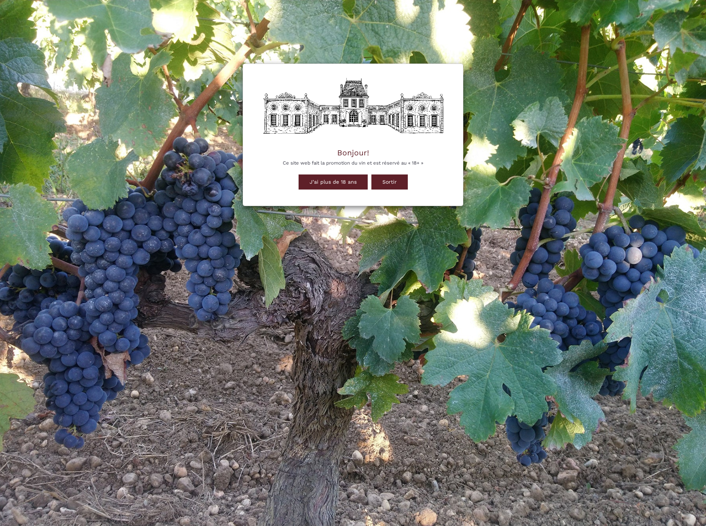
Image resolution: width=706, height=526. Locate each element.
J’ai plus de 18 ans (333, 182)
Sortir (389, 182)
